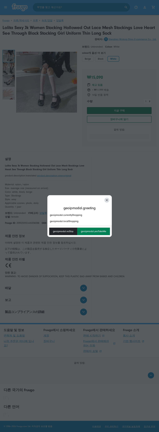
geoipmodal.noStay (63, 231)
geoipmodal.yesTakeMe (93, 231)
